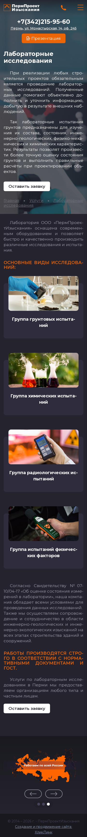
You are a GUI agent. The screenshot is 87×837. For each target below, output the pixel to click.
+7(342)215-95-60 (43, 21)
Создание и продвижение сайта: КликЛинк (43, 829)
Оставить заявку (26, 186)
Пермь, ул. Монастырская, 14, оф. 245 (44, 28)
